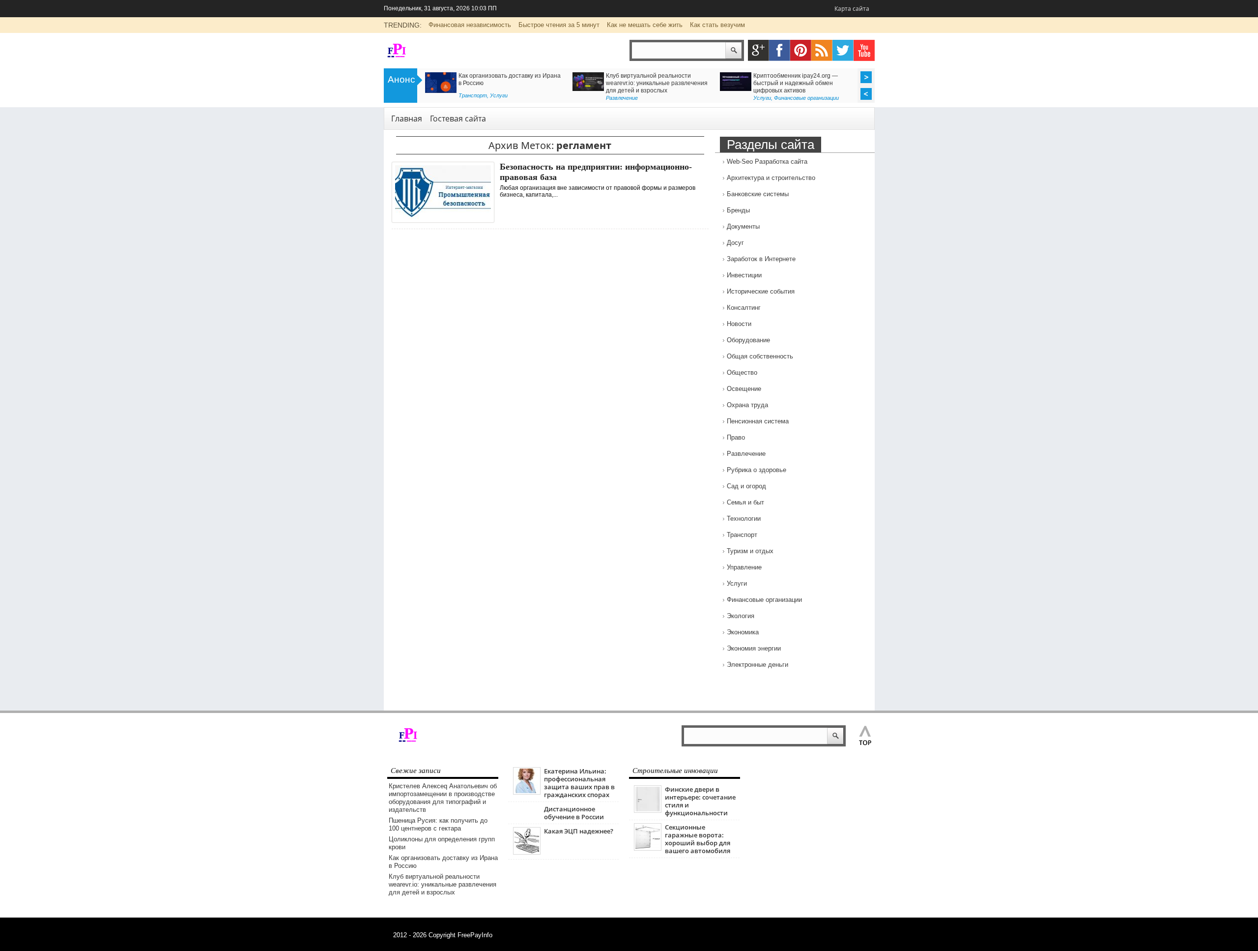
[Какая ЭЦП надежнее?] (527, 852)
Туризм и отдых (750, 551)
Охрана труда (747, 405)
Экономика (743, 632)
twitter (843, 50)
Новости (739, 323)
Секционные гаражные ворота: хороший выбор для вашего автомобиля (697, 839)
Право (736, 437)
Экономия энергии (754, 648)
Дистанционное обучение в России (574, 812)
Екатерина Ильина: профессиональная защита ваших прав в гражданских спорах (579, 783)
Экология (740, 616)
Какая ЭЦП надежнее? (578, 831)
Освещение (744, 388)
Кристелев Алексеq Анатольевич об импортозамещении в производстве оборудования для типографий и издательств (443, 797)
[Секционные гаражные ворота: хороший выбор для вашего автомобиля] (647, 848)
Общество (742, 372)
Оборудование (748, 340)
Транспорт (472, 95)
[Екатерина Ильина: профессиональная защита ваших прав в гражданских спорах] (527, 792)
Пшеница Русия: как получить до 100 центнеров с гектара (438, 824)
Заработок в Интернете (761, 259)
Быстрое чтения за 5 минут (559, 25)
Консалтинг (744, 307)
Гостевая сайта (458, 118)
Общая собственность (760, 356)
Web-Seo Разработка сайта (767, 161)
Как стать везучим (717, 25)
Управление (744, 567)
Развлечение (622, 98)
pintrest (800, 50)
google (758, 50)
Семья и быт (745, 502)
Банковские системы (758, 194)
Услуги (499, 95)
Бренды (738, 210)
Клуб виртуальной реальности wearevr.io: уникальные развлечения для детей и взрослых (657, 83)
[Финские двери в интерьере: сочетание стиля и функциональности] (647, 810)
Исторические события (761, 291)
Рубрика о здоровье (756, 470)
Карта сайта (851, 8)
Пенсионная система (758, 421)
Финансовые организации (806, 98)
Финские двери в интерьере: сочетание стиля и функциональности (700, 801)
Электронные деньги (757, 664)
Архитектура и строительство (771, 177)
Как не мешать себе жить (645, 25)
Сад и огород (746, 486)
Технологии (744, 518)
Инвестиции (744, 275)
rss (821, 50)
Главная (406, 118)
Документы (743, 226)
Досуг (735, 242)
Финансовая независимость (470, 25)
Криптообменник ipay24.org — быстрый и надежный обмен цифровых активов (795, 83)
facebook (779, 50)
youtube (864, 50)
